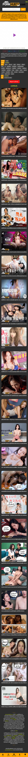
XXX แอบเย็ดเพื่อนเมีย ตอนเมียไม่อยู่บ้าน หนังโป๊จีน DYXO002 (12, 611)
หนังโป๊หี (3, 68)
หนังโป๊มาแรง (8, 68)
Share (10, 51)
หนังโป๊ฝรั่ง (16, 735)
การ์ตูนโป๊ (13, 738)
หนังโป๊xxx (24, 68)
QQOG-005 (7, 74)
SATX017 (3, 347)
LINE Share (22, 51)
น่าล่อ (13, 70)
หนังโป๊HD (3, 70)
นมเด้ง (21, 70)
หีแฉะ (2, 66)
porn (2, 74)
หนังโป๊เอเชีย (9, 735)
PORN (16, 731)
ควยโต (3, 72)
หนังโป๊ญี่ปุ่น (20, 734)
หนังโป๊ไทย (14, 737)
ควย (12, 72)
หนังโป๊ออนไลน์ (20, 66)
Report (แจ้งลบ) (14, 81)
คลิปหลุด (6, 721)
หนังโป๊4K (8, 70)
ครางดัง (15, 72)
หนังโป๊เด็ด (14, 66)
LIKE (5, 51)
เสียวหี (6, 64)
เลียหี (15, 64)
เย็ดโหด (23, 64)
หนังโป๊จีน (7, 62)
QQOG (12, 74)
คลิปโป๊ (14, 719)
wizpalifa (6, 75)
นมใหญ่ (17, 70)
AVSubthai (13, 718)
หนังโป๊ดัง (14, 68)
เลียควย (18, 64)
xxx (16, 714)
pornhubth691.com (9, 714)
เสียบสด (10, 64)
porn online (21, 72)
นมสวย (25, 70)
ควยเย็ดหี (8, 72)
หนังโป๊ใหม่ (9, 66)
